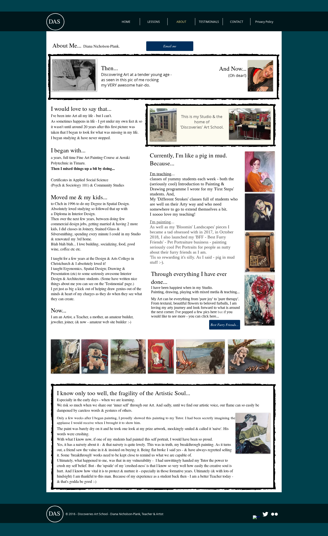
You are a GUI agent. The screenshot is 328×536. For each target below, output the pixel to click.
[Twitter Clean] (265, 514)
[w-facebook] (256, 518)
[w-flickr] (274, 514)
